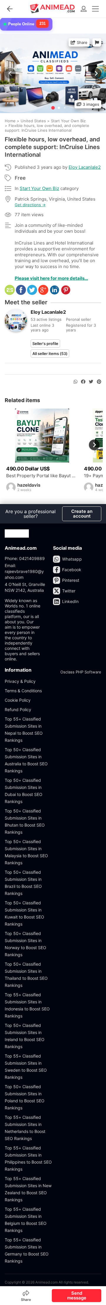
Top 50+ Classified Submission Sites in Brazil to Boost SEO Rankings (23, 883)
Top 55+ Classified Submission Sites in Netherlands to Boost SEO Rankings (25, 1128)
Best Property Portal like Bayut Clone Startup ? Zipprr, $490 (42, 475)
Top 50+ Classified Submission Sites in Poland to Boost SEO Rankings (24, 1097)
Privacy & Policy (20, 681)
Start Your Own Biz (39, 188)
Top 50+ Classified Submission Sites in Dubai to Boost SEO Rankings (23, 791)
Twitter (68, 590)
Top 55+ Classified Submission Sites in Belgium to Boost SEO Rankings (26, 1220)
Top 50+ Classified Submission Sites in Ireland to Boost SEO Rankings (24, 1036)
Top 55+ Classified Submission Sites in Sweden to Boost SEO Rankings (26, 1066)
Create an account (81, 513)
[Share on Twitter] (91, 381)
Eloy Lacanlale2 (85, 167)
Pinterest (70, 580)
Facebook (71, 569)
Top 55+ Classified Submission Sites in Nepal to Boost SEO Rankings (24, 729)
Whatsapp (72, 558)
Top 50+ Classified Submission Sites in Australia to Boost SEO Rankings (26, 760)
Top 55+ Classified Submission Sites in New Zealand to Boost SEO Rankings (28, 1189)
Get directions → (30, 205)
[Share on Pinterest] (99, 381)
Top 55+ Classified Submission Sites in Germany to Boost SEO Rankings (27, 1250)
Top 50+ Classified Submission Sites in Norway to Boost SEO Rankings (25, 944)
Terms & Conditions (23, 690)
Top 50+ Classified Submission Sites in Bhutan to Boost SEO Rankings (25, 821)
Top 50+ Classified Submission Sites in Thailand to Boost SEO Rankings (26, 975)
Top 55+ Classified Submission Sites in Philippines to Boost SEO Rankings (28, 1158)
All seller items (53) (49, 353)
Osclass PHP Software (80, 672)
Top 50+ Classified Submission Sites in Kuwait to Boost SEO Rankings (24, 913)
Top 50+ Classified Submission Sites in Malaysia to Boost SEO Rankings (26, 852)
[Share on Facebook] (83, 381)
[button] (95, 73)
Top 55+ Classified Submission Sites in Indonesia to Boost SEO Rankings (27, 1005)
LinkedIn (70, 601)
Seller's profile (45, 343)
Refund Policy (18, 709)
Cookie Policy (18, 700)
